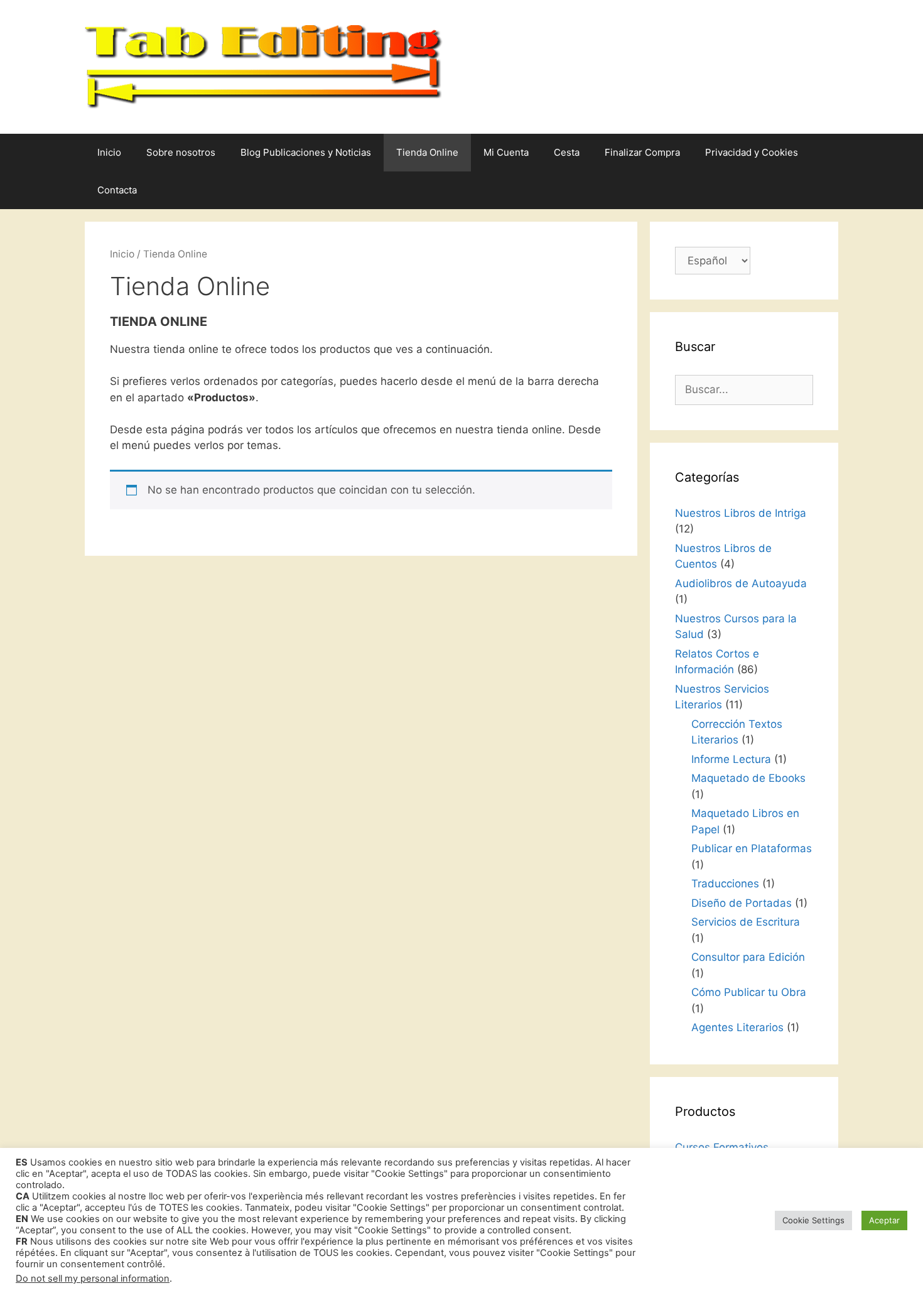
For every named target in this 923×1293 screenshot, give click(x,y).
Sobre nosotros (180, 152)
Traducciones (725, 883)
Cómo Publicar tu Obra (748, 992)
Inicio (109, 152)
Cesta (567, 152)
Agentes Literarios (737, 1027)
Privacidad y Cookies (751, 152)
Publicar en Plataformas (751, 848)
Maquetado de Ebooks (748, 778)
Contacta (117, 190)
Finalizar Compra (642, 152)
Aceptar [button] (884, 1220)
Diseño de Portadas (741, 903)
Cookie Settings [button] (813, 1220)
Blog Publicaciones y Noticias (305, 152)
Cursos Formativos (722, 1147)
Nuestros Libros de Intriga (740, 513)
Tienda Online (427, 152)
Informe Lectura (731, 759)
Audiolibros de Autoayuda (741, 583)
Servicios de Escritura (745, 922)
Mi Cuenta (506, 152)
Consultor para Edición (748, 957)
